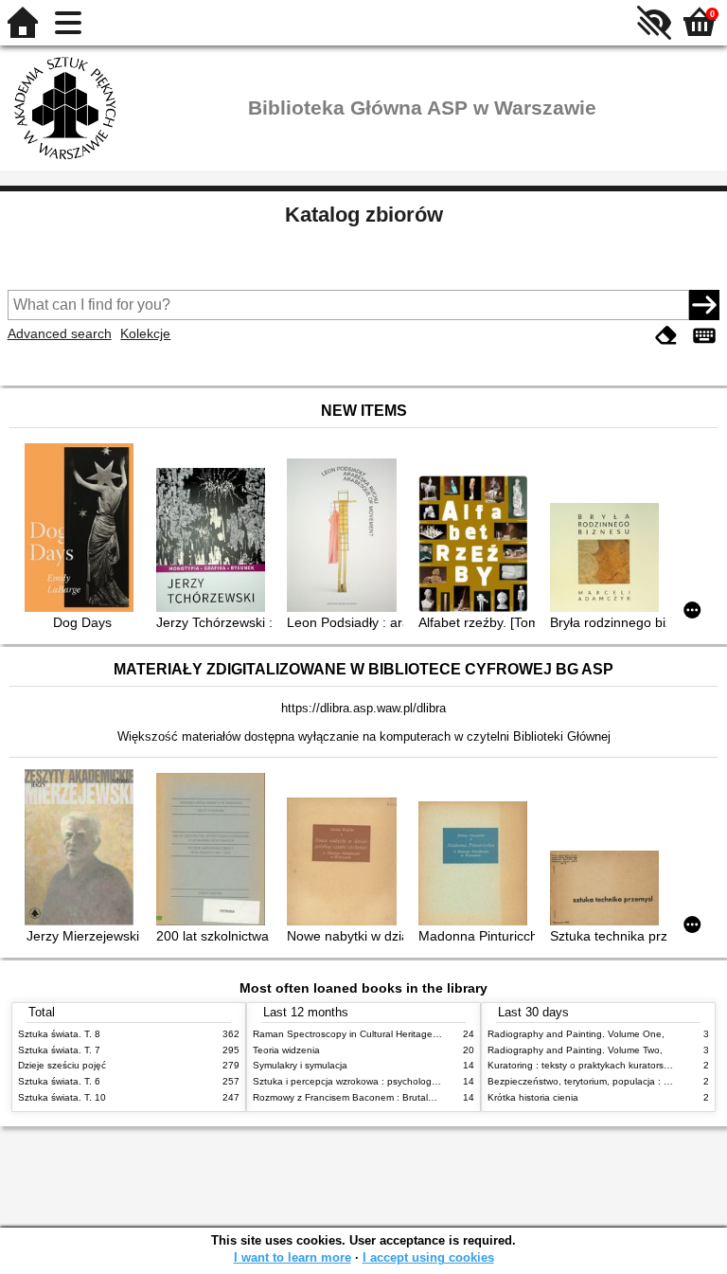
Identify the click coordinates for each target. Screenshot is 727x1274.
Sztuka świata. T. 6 (59, 1081)
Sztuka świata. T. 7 (59, 1050)
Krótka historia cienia (533, 1097)
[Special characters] (704, 336)
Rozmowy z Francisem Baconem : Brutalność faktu (363, 1097)
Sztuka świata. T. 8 (59, 1034)
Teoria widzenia (286, 1050)
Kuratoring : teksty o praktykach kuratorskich (584, 1065)
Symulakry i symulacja (300, 1065)
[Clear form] (666, 336)
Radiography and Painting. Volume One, (576, 1034)
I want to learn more (292, 1257)
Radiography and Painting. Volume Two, (575, 1050)
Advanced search (60, 333)
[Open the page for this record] (83, 529)
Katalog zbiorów (364, 214)
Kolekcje (145, 333)
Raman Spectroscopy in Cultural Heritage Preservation (371, 1034)
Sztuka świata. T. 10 (62, 1097)
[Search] (704, 305)
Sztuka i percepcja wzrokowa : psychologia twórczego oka (379, 1081)
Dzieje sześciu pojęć (62, 1065)
